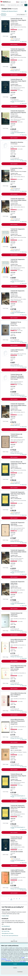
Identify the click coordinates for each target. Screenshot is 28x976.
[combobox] (15, 5)
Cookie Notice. (8, 960)
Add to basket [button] (14, 44)
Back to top (14, 941)
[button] (23, 41)
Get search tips (5, 931)
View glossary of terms (7, 933)
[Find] (26, 5)
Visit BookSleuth (6, 926)
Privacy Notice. (23, 961)
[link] (25, 11)
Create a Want (5, 915)
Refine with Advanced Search (10, 11)
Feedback (26, 346)
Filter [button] (4, 14)
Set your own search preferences (10, 935)
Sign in (22, 2)
